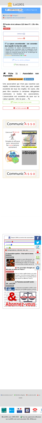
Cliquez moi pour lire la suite (21, 102)
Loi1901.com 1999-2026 (11, 417)
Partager (14, 15)
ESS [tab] (7, 247)
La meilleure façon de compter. (23, 10)
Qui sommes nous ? (7, 395)
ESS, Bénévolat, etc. (21, 65)
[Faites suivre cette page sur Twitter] (37, 242)
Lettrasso (20, 33)
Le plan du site (31, 395)
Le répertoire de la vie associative (14, 17)
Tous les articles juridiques (22, 60)
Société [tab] (8, 244)
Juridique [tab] (9, 241)
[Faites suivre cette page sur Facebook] (37, 238)
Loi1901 (18, 4)
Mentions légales (20, 395)
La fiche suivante (21, 108)
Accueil (7, 15)
